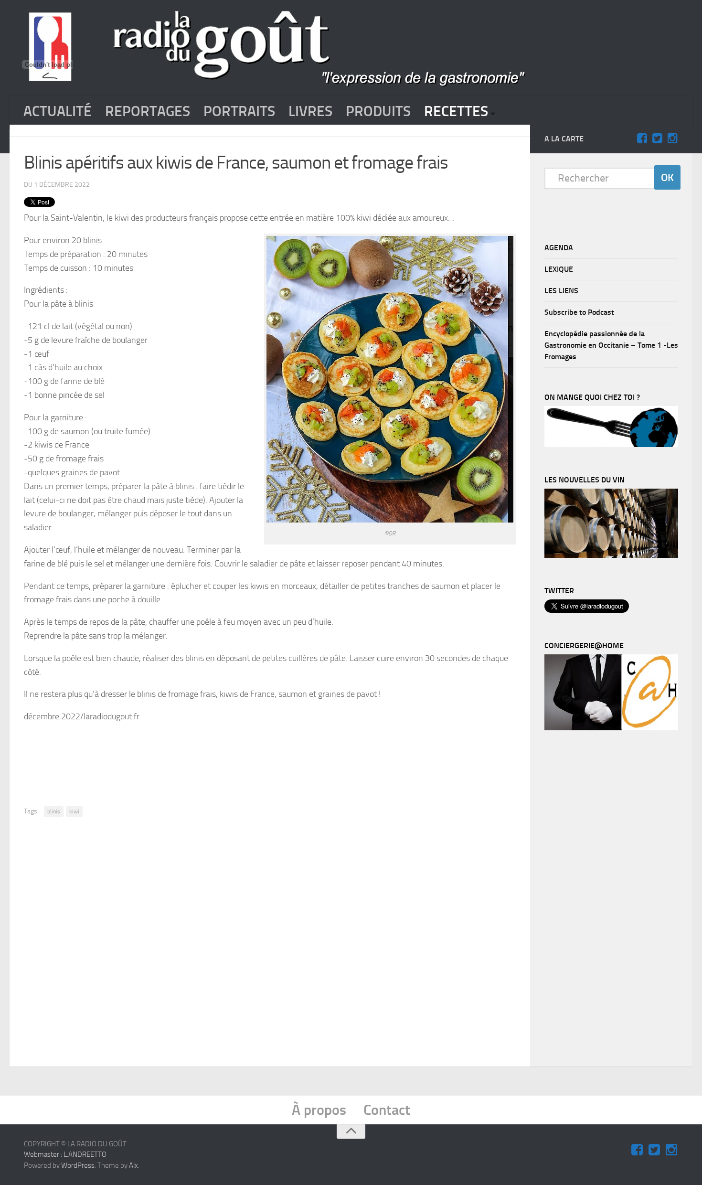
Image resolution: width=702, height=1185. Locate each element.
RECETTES (456, 111)
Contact (386, 1110)
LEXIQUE (558, 269)
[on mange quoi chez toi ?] (611, 444)
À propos (319, 1110)
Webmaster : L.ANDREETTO (65, 1154)
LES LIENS (561, 290)
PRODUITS (378, 111)
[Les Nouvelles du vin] (611, 555)
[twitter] (657, 138)
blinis (53, 811)
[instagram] (672, 138)
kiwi (74, 811)
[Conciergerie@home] (611, 728)
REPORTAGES (147, 111)
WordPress (78, 1165)
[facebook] (642, 138)
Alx (133, 1165)
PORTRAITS (239, 111)
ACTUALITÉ (57, 111)
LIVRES (310, 111)
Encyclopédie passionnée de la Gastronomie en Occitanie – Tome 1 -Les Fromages (611, 345)
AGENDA (558, 247)
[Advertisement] (269, 757)
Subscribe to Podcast (579, 312)
